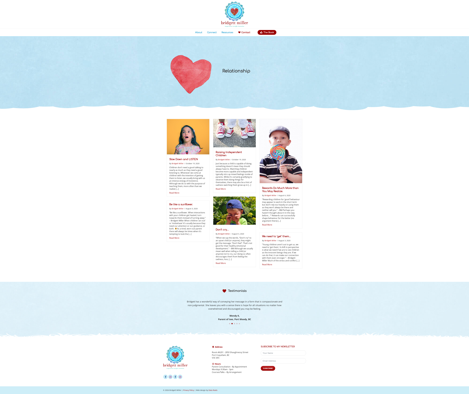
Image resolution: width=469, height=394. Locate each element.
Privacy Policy (188, 390)
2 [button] (232, 323)
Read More (174, 192)
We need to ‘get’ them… (276, 236)
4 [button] (237, 323)
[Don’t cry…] (234, 223)
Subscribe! (268, 368)
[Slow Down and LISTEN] (188, 153)
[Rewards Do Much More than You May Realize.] (281, 182)
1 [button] (229, 323)
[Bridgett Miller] (234, 26)
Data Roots (213, 390)
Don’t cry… (222, 229)
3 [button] (234, 323)
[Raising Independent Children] (234, 146)
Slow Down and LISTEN (183, 159)
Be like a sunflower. (181, 204)
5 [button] (239, 323)
